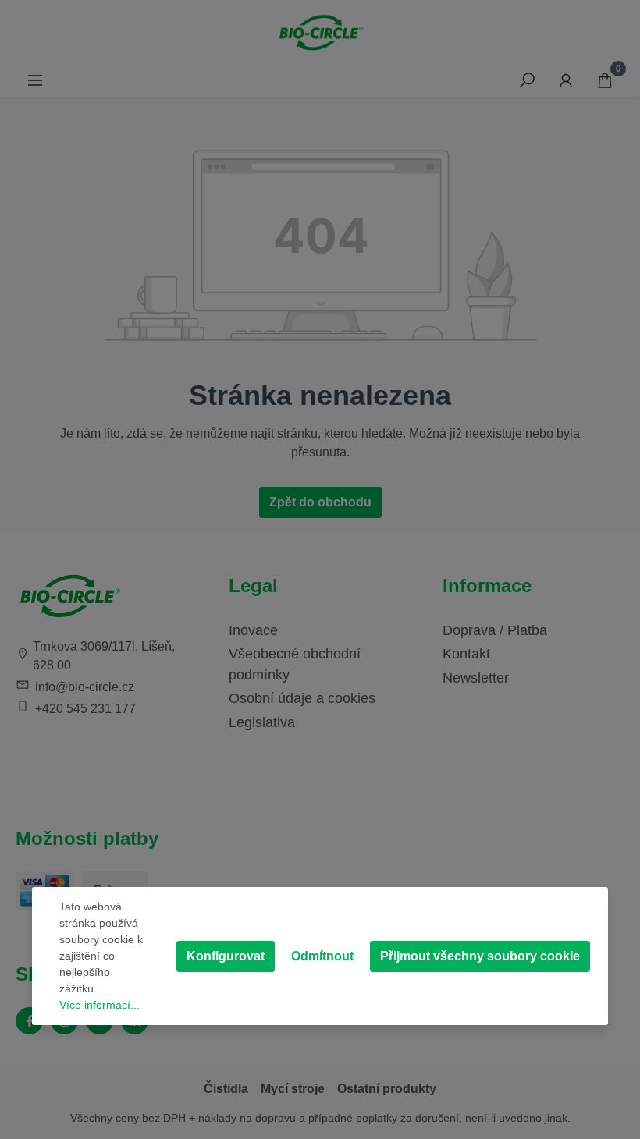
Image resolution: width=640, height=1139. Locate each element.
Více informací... (99, 1005)
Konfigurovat (226, 956)
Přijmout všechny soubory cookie (480, 956)
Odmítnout (322, 956)
